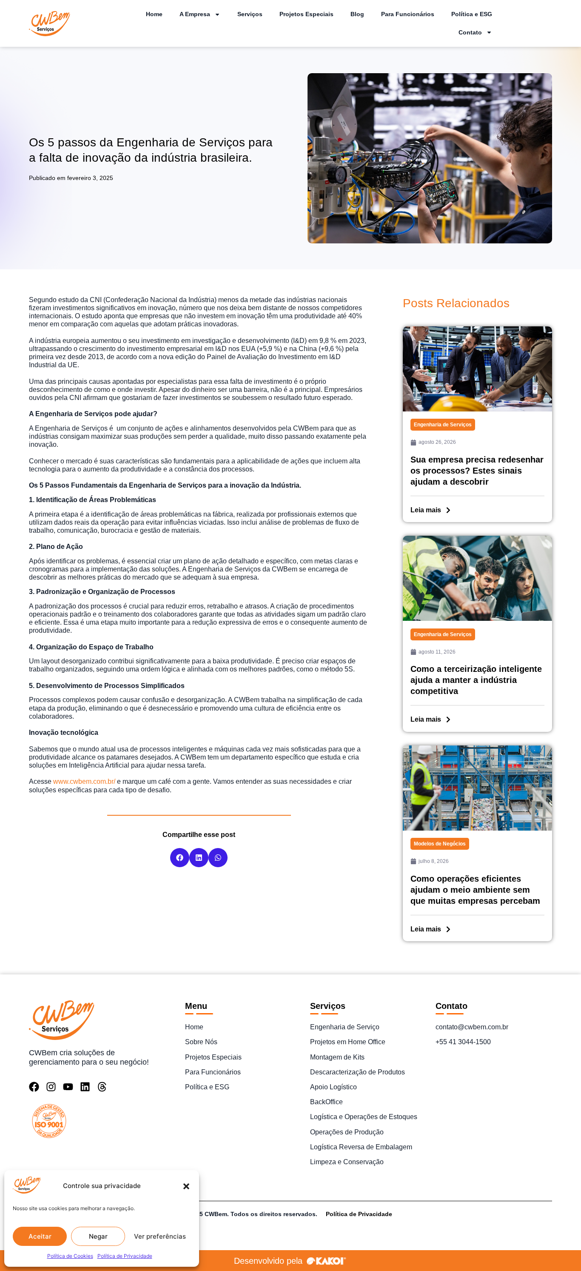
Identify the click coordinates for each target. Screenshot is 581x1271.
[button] (186, 1186)
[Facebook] (34, 1087)
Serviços (249, 14)
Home (154, 14)
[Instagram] (51, 1087)
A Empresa (194, 14)
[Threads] (102, 1087)
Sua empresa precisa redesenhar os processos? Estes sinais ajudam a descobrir (477, 470)
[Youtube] (68, 1087)
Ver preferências (160, 1236)
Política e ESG (471, 14)
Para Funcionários (407, 14)
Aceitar (39, 1236)
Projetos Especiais (306, 14)
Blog (357, 14)
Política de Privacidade (124, 1256)
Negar (98, 1236)
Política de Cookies (70, 1256)
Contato (470, 32)
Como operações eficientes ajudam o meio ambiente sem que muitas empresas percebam (475, 889)
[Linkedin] (85, 1087)
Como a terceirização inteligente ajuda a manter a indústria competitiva (476, 680)
